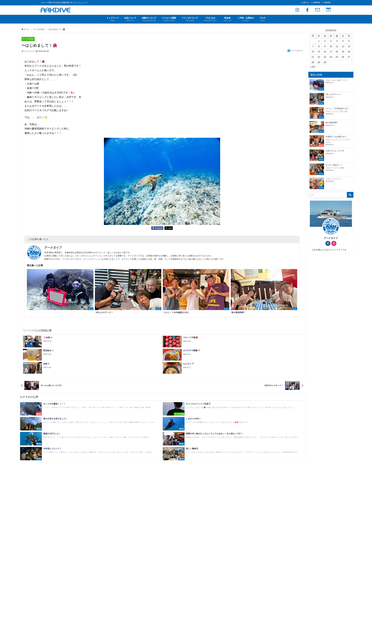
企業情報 (326, 2)
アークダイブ (297, 51)
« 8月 (312, 67)
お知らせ (305, 2)
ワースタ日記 (28, 39)
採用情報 (316, 2)
